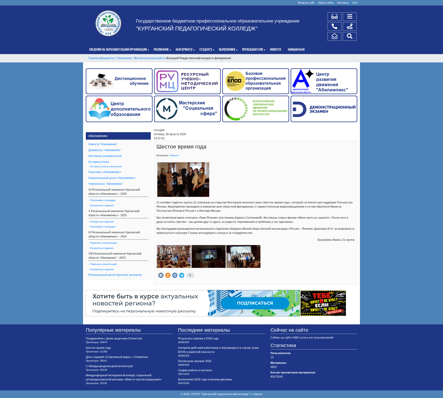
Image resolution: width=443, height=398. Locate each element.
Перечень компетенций (103, 242)
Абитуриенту (184, 49)
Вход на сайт (306, 2)
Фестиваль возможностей (104, 155)
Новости (275, 49)
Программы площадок (103, 200)
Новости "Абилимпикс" (103, 144)
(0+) (354, 2)
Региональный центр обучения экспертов (115, 274)
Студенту (205, 49)
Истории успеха (98, 161)
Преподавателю (252, 49)
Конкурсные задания (102, 205)
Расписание (161, 49)
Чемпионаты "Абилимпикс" (105, 183)
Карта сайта (326, 2)
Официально (296, 49)
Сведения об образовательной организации (118, 49)
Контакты (343, 2)
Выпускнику (227, 49)
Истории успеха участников (105, 166)
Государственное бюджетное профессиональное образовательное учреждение (217, 20)
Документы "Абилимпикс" (104, 150)
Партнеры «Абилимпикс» (104, 172)
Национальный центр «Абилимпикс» (112, 177)
